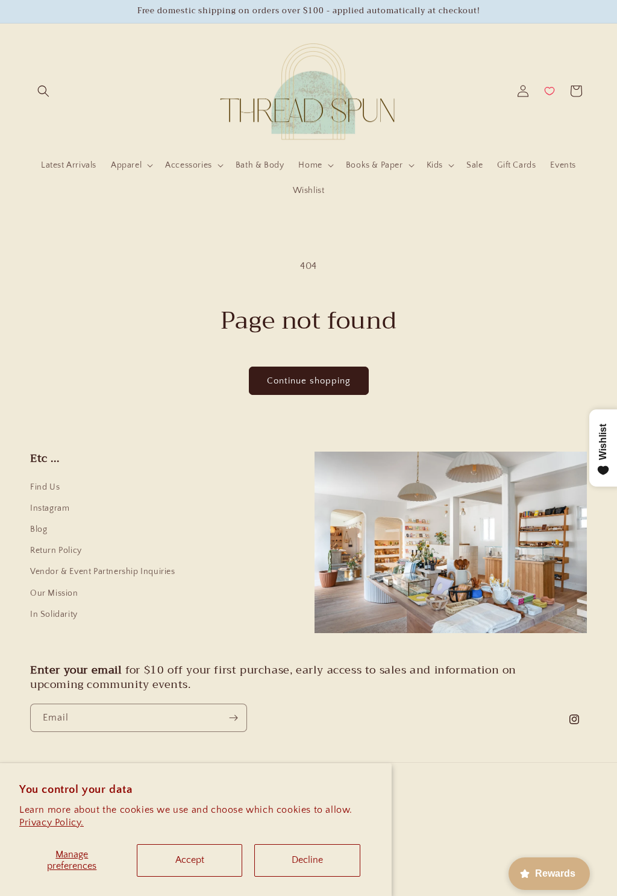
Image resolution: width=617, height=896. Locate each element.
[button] (43, 91)
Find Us (45, 487)
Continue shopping (309, 381)
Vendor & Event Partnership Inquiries (102, 571)
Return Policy (56, 550)
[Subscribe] (233, 718)
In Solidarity (54, 614)
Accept (189, 859)
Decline (307, 859)
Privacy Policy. (51, 822)
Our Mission (54, 593)
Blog (38, 529)
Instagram (49, 508)
